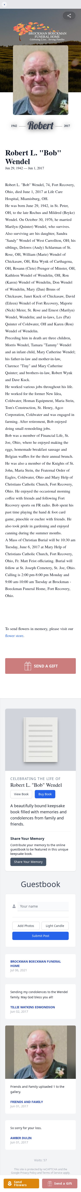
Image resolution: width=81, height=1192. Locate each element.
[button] (40, 1052)
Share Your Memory (28, 862)
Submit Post (40, 936)
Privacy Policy (28, 1173)
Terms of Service (52, 1173)
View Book (21, 794)
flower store (14, 635)
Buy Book (45, 794)
